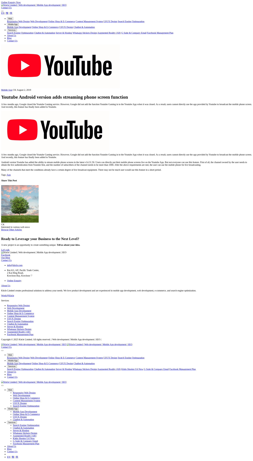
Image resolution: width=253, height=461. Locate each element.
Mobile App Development (19, 27)
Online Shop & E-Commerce (61, 21)
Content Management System (89, 21)
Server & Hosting (64, 33)
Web (10, 19)
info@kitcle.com (14, 265)
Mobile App (13, 24)
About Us (11, 35)
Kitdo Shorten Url (132, 369)
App (9, 175)
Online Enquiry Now (11, 2)
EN (2, 13)
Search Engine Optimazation (131, 21)
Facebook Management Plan (160, 33)
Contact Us (6, 7)
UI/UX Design (110, 21)
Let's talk (5, 250)
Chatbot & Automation (84, 27)
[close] (2, 11)
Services (12, 30)
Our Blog (5, 257)
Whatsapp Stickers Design (85, 33)
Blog (9, 38)
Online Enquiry (14, 280)
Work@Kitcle (7, 295)
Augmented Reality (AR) (109, 33)
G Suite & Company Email (133, 33)
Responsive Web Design (18, 21)
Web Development (39, 21)
